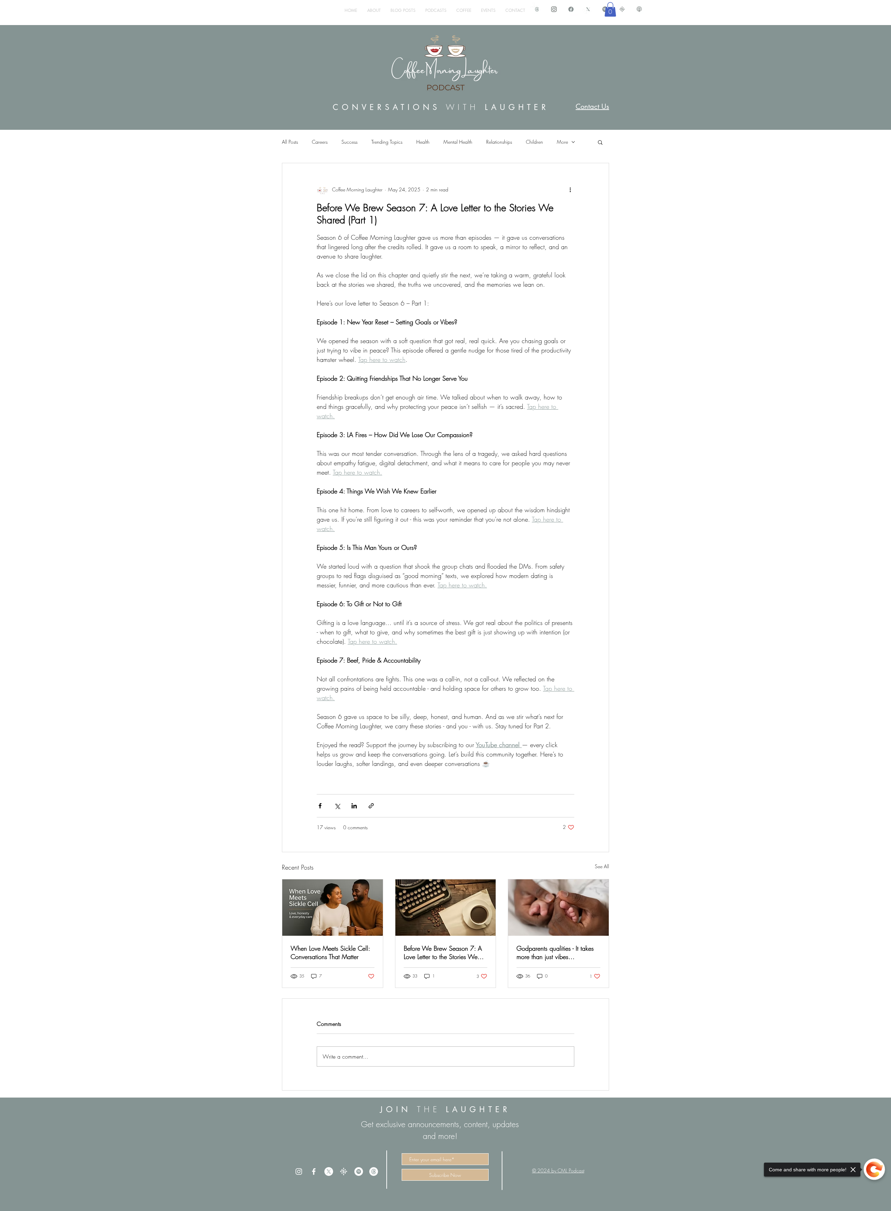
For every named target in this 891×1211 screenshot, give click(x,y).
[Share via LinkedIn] (354, 805)
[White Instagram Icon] (298, 1171)
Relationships (499, 141)
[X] (328, 1171)
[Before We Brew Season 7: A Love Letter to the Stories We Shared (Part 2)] (445, 907)
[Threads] (373, 1171)
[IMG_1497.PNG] (571, 9)
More (562, 141)
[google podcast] (622, 9)
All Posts (290, 141)
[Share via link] (371, 805)
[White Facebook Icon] (313, 1171)
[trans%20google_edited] (343, 1171)
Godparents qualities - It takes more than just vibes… (555, 952)
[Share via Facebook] (320, 805)
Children (534, 141)
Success (349, 141)
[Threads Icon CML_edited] (537, 9)
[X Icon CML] (588, 9)
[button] (610, 9)
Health (422, 141)
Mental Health (457, 141)
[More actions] (570, 189)
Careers (320, 141)
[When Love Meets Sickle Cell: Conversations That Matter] (332, 907)
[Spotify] (358, 1171)
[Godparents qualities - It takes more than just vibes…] (558, 907)
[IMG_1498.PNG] (554, 9)
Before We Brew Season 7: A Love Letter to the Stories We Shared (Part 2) (443, 952)
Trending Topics (386, 141)
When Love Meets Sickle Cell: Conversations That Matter (330, 952)
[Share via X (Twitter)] (337, 805)
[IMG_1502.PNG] (639, 9)
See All (602, 866)
